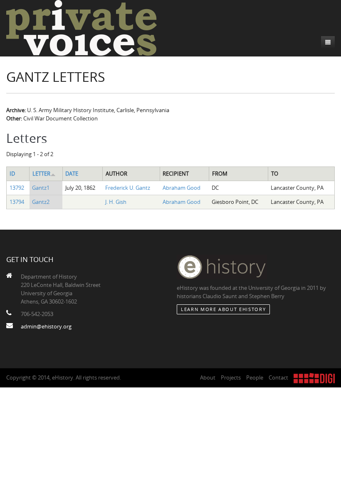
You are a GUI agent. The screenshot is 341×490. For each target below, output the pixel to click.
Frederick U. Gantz (127, 187)
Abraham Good (181, 187)
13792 (17, 187)
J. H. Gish (115, 202)
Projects (231, 377)
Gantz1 (40, 187)
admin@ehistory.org (46, 326)
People (254, 377)
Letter (41, 173)
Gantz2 (40, 202)
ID (12, 173)
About (207, 377)
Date (71, 173)
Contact (278, 377)
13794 (17, 202)
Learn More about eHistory (223, 309)
